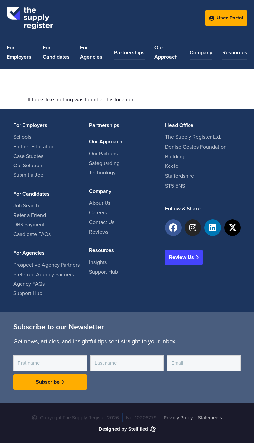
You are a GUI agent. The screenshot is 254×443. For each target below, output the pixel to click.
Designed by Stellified (123, 429)
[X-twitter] (232, 227)
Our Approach (166, 52)
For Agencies (91, 52)
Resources (234, 52)
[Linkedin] (212, 227)
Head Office (179, 125)
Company (201, 52)
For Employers (19, 52)
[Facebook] (173, 227)
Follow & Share (183, 208)
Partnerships (129, 52)
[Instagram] (193, 227)
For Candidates (56, 52)
